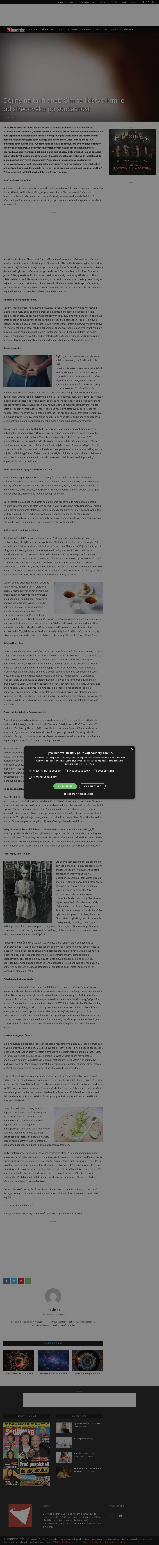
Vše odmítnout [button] (92, 786)
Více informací (87, 764)
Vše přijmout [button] (65, 786)
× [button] (131, 749)
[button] (79, 793)
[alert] (79, 772)
